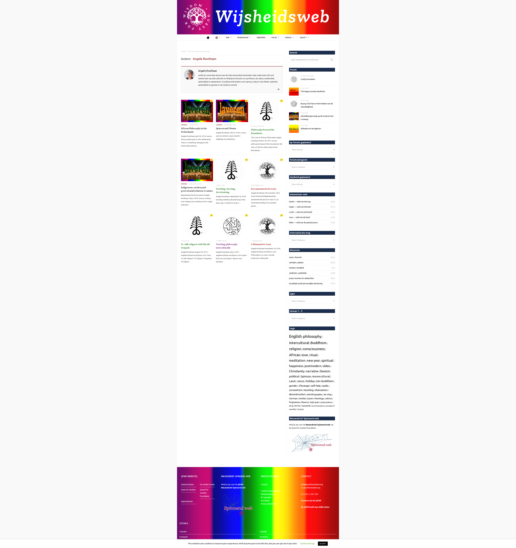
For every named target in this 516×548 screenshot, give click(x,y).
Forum (274, 37)
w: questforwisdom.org (310, 488)
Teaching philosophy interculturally (226, 246)
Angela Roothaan (207, 70)
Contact (264, 484)
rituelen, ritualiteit (296, 268)
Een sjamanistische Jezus (263, 189)
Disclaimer (265, 501)
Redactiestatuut (268, 494)
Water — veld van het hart (300, 207)
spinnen (184, 125)
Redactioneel (242, 37)
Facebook (264, 537)
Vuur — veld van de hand (299, 217)
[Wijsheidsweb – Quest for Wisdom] (258, 17)
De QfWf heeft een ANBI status (315, 507)
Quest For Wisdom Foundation (204, 493)
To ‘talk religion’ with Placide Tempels (195, 246)
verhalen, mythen (296, 263)
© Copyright (266, 497)
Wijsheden (261, 37)
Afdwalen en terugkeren (311, 129)
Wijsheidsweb (187, 501)
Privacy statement (268, 504)
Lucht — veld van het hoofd (300, 212)
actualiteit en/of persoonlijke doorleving (305, 283)
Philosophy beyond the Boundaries (262, 131)
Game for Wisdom (188, 490)
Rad (227, 37)
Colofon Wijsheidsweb (270, 491)
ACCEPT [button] (323, 544)
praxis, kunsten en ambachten (301, 278)
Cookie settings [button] (307, 543)
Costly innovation (308, 79)
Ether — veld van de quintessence (303, 223)
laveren (219, 125)
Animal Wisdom (187, 484)
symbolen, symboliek (298, 273)
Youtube (183, 532)
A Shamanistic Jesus (261, 244)
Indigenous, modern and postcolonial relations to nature (197, 189)
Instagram (184, 537)
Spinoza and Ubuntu (226, 128)
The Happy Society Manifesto (313, 91)
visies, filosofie (295, 257)
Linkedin (263, 532)
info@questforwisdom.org (312, 484)
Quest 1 (303, 37)
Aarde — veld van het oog (300, 202)
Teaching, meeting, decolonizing (226, 191)
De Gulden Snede (207, 484)
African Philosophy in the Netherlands (194, 130)
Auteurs (288, 37)
